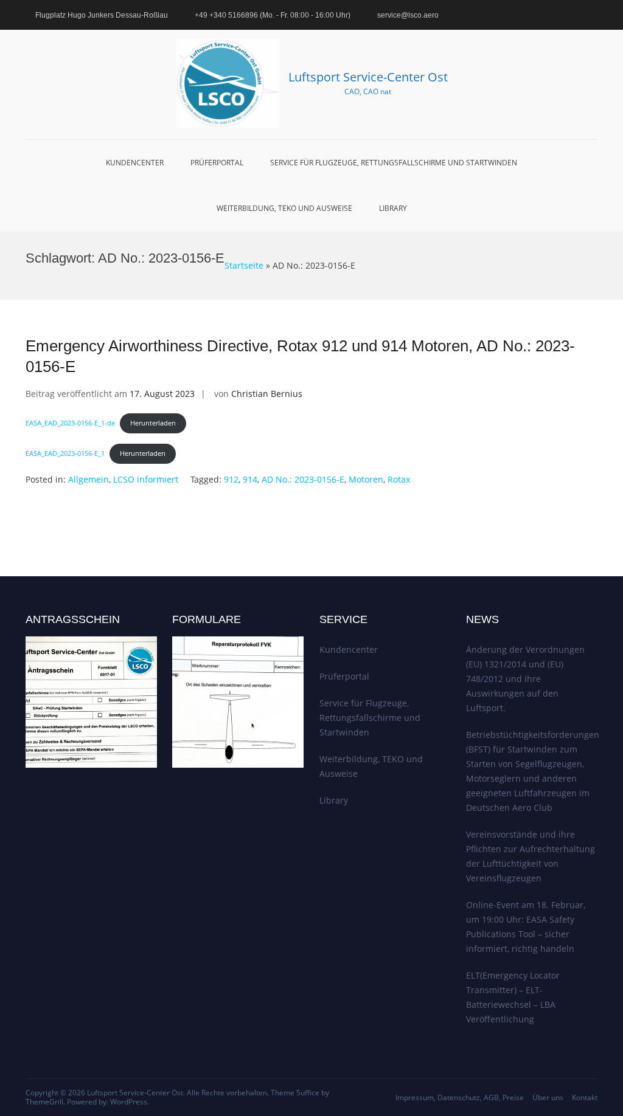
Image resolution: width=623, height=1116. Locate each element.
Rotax (399, 479)
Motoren (366, 479)
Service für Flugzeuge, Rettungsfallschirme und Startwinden (393, 162)
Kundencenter (135, 162)
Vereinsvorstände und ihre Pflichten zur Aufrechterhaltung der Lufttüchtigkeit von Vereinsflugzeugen (530, 856)
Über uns (547, 1097)
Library (393, 208)
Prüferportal (216, 162)
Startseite (243, 265)
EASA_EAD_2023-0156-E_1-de (70, 422)
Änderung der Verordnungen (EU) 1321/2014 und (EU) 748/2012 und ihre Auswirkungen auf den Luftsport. (525, 679)
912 (231, 479)
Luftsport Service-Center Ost (368, 77)
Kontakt (584, 1097)
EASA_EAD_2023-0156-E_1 (65, 453)
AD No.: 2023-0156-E (303, 479)
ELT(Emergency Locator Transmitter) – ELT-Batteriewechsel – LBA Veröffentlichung (513, 997)
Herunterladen (153, 422)
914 (250, 479)
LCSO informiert (145, 479)
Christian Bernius (266, 393)
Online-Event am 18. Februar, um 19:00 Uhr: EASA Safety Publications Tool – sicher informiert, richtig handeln (525, 926)
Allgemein (88, 479)
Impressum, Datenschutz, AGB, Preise (459, 1097)
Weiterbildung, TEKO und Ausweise (284, 208)
